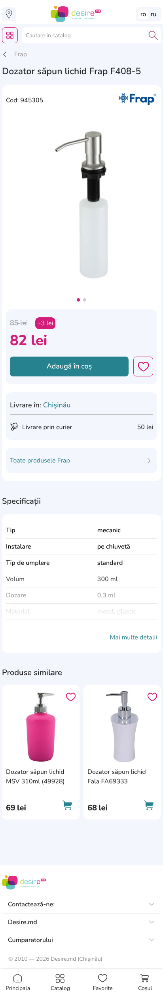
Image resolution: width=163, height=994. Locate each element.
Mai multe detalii (133, 637)
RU (154, 14)
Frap (20, 54)
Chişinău (57, 405)
